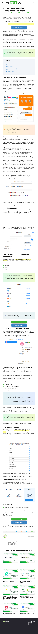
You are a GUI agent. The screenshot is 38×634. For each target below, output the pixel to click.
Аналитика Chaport (10, 71)
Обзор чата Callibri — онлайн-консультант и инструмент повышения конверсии (26, 565)
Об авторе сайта (31, 621)
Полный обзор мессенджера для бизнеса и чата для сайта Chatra (26, 581)
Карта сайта (30, 624)
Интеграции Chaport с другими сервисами (15, 68)
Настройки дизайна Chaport (12, 63)
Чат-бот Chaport (9, 66)
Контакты (30, 622)
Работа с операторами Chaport (12, 69)
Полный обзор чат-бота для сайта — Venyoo (9, 614)
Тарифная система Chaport (12, 73)
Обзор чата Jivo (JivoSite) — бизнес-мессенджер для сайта (10, 564)
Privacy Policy (30, 623)
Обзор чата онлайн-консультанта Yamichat (8, 581)
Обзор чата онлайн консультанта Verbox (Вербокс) (27, 597)
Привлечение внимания (11, 64)
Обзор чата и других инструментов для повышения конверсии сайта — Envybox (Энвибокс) (10, 598)
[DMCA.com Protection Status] (6, 621)
